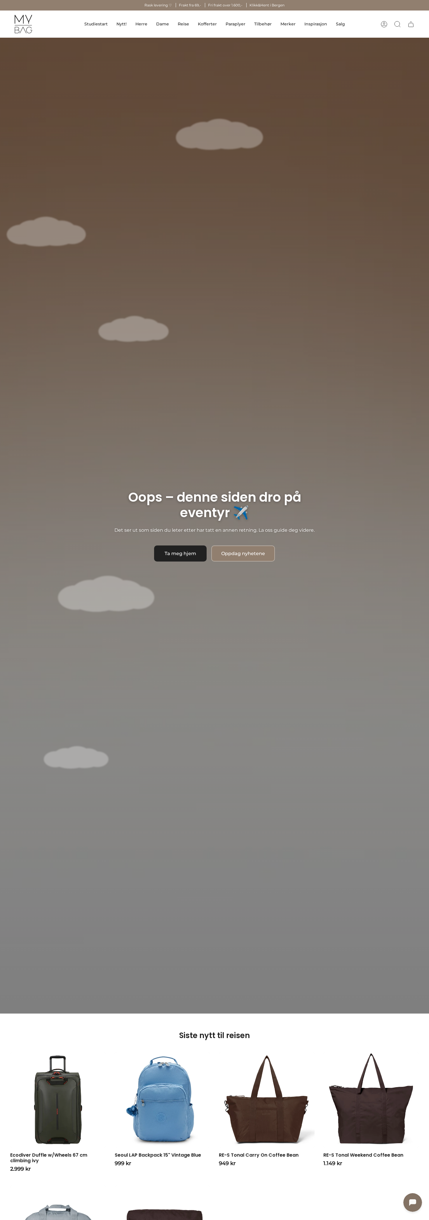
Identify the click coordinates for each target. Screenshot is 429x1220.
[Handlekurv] (411, 24)
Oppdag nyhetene (243, 553)
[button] (141, 24)
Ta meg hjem (180, 553)
